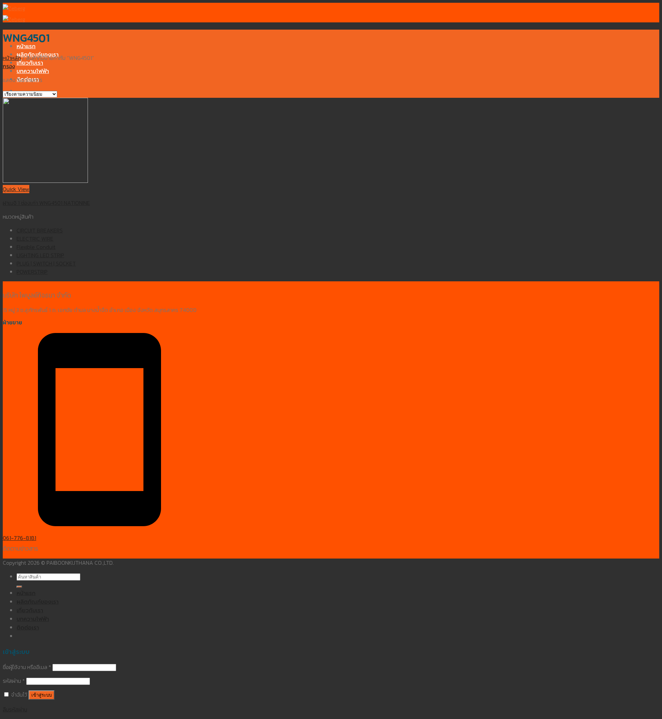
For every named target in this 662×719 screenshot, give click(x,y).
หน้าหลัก (12, 58)
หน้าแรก (26, 46)
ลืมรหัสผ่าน (15, 709)
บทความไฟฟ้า (33, 71)
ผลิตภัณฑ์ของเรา (38, 602)
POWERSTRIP (32, 272)
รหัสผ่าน (14, 681)
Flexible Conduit (36, 247)
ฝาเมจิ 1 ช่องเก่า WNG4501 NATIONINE (46, 203)
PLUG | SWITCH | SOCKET (46, 263)
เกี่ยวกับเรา (30, 63)
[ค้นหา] (19, 587)
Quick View (16, 189)
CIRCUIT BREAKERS (40, 230)
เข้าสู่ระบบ (41, 695)
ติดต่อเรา (28, 628)
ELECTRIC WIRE (35, 239)
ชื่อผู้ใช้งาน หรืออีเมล (27, 667)
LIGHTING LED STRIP (40, 255)
